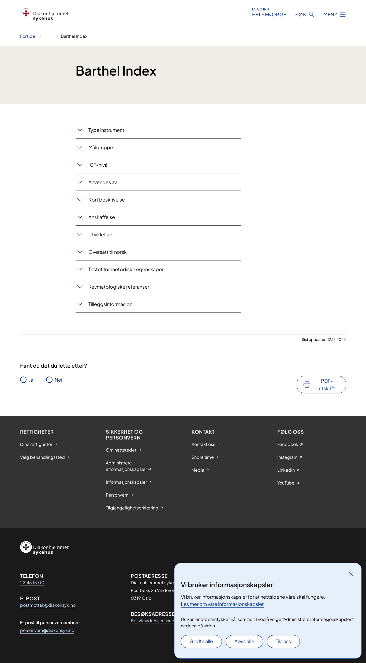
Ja (31, 380)
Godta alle (201, 641)
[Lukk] (350, 573)
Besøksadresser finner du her (160, 620)
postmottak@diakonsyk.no (48, 605)
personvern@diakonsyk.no (47, 630)
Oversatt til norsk (107, 252)
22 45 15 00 (32, 582)
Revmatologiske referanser (118, 287)
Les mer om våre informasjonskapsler (222, 604)
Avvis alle (244, 641)
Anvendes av (102, 182)
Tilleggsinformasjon (110, 304)
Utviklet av (100, 234)
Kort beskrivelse (106, 199)
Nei (58, 380)
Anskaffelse (101, 217)
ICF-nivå (97, 165)
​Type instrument (106, 130)
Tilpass (283, 641)
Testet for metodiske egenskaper (125, 269)
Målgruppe (100, 147)
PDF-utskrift (327, 384)
